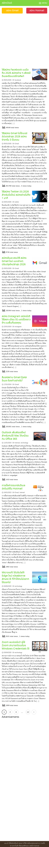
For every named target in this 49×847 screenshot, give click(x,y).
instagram (18, 326)
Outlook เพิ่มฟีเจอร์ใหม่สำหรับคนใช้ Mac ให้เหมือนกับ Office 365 (15, 436)
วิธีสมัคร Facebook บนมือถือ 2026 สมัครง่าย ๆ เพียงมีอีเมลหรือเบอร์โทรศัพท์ (16, 73)
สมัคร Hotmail (36, 10)
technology (24, 443)
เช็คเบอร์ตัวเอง (23, 846)
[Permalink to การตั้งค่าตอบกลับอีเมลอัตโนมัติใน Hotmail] (39, 488)
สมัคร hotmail (34, 846)
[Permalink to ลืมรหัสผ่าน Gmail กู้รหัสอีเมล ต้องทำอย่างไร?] (39, 382)
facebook (18, 80)
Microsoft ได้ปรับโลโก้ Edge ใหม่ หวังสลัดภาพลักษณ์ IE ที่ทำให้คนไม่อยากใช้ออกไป (15, 577)
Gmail (17, 143)
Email (17, 492)
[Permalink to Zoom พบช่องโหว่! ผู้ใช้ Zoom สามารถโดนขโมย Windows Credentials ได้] (39, 647)
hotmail (17, 443)
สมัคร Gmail (12, 10)
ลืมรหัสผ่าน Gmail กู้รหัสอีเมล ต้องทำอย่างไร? (14, 379)
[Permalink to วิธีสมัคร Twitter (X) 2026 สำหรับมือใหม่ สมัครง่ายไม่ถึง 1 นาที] (39, 196)
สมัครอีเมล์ (7, 3)
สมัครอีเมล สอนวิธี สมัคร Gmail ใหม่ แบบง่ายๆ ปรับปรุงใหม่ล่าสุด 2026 (14, 261)
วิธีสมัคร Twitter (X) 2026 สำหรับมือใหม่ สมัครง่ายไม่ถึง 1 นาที (16, 195)
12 (28, 712)
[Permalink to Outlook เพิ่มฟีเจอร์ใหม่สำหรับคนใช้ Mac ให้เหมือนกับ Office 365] (39, 436)
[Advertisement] (24, 39)
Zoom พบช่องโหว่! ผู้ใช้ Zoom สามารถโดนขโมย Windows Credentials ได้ (15, 645)
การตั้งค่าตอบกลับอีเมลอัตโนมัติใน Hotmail (13, 487)
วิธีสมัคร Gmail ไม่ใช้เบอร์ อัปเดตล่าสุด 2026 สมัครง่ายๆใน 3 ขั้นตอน (14, 137)
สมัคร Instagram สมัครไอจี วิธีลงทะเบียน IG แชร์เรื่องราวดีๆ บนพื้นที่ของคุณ (16, 320)
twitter (17, 202)
